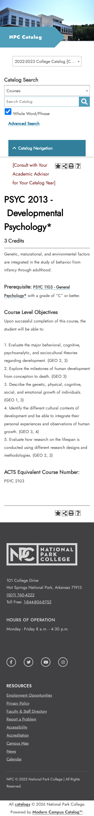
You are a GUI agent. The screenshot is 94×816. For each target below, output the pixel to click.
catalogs (22, 804)
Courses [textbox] (13, 91)
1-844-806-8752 (37, 602)
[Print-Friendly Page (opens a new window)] (71, 165)
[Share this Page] (65, 166)
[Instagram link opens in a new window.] (63, 662)
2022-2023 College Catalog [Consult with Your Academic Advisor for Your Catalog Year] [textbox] (48, 61)
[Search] (84, 102)
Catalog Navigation (35, 148)
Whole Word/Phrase (31, 113)
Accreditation (18, 735)
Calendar (14, 759)
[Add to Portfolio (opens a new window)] (57, 165)
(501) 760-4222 (20, 595)
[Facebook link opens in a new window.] (11, 662)
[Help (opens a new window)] (78, 165)
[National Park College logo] (42, 573)
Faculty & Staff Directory (27, 711)
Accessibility (17, 727)
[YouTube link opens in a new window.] (45, 662)
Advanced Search (23, 123)
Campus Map (18, 743)
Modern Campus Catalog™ (57, 812)
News (11, 751)
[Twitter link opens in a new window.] (28, 662)
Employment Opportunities (29, 695)
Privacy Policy (18, 703)
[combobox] (47, 61)
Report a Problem (21, 719)
